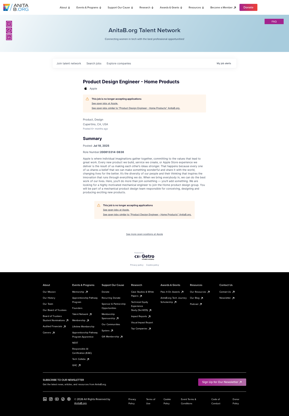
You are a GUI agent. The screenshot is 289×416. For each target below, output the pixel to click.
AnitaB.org (80, 403)
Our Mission (49, 291)
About (63, 7)
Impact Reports (139, 316)
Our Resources (198, 291)
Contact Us (225, 291)
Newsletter (225, 298)
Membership (78, 320)
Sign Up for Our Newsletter (220, 382)
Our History (49, 298)
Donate (105, 291)
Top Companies (139, 328)
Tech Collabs (79, 359)
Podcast (194, 304)
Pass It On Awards (170, 291)
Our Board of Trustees (55, 310)
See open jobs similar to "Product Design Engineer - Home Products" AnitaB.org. (136, 108)
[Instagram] (9, 24)
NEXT (75, 342)
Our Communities (111, 324)
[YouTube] (57, 399)
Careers (47, 332)
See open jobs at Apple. (105, 103)
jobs (93, 63)
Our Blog (195, 298)
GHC (74, 365)
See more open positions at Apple (144, 234)
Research (144, 7)
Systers (106, 330)
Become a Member (221, 7)
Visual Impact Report (142, 322)
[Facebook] (9, 30)
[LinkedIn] (9, 37)
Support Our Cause (119, 7)
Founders (77, 308)
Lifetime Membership (83, 326)
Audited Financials (52, 326)
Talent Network (80, 314)
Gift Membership (110, 336)
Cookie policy (152, 265)
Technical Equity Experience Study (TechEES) (139, 306)
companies (119, 63)
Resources (195, 7)
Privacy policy (136, 265)
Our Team (48, 304)
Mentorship (78, 291)
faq (274, 21)
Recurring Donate (111, 298)
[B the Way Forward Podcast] (69, 399)
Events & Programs (87, 7)
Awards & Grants (169, 7)
